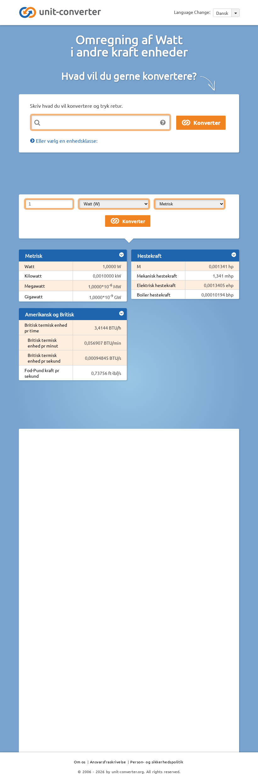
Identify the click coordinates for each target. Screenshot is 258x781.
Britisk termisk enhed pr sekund (44, 358)
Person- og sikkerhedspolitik (156, 761)
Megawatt (35, 286)
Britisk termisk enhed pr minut (43, 342)
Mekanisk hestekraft (157, 276)
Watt (30, 266)
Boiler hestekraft (154, 294)
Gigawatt (34, 296)
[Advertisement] (133, 173)
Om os (80, 761)
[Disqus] (129, 520)
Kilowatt (33, 276)
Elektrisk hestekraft (156, 285)
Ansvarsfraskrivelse (108, 761)
